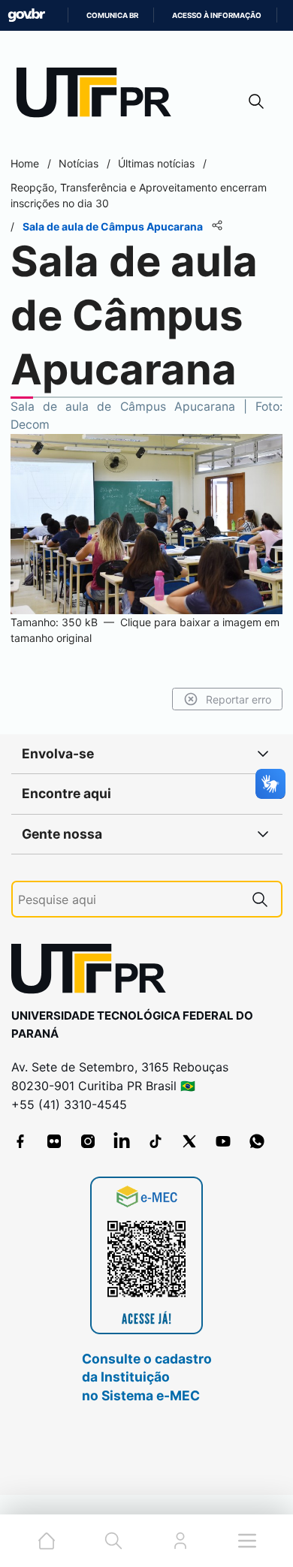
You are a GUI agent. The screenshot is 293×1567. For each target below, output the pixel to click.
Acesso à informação (216, 15)
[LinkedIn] (122, 1141)
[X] (189, 1141)
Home (25, 163)
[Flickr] (54, 1141)
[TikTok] (155, 1141)
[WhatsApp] (257, 1141)
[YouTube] (223, 1141)
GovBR (26, 15)
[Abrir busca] (256, 101)
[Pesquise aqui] (260, 899)
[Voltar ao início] (94, 972)
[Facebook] (20, 1141)
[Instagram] (88, 1141)
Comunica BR (112, 15)
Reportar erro (238, 699)
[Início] (99, 96)
